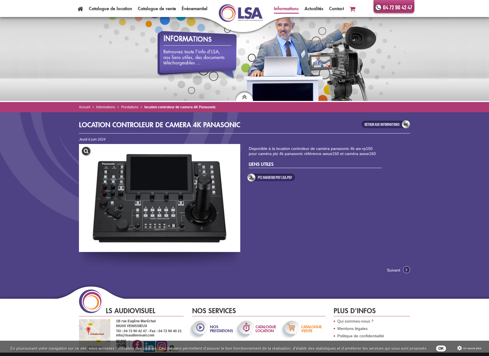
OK (441, 348)
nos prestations (221, 328)
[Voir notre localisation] (94, 334)
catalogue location (266, 328)
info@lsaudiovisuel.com (135, 335)
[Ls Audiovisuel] (241, 16)
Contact (336, 8)
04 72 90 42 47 (397, 8)
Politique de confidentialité (360, 336)
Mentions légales (352, 328)
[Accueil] (80, 8)
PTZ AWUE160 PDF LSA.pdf (275, 177)
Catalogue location (110, 8)
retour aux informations (382, 124)
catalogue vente (311, 328)
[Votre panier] (352, 8)
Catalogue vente (157, 8)
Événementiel (194, 8)
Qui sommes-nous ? (355, 321)
